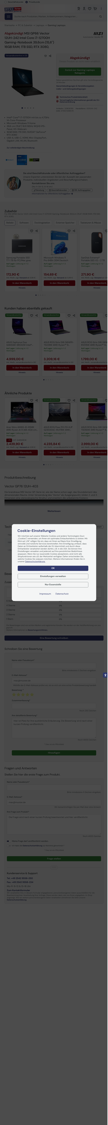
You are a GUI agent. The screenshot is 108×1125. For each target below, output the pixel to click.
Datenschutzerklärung (35, 561)
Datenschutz (62, 593)
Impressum (45, 593)
